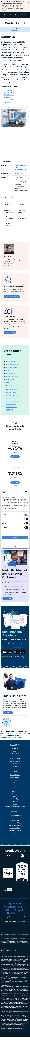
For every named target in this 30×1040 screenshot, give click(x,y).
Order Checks (15, 763)
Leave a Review (10, 332)
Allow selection (15, 542)
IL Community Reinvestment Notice (15, 806)
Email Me (6, 265)
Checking (15, 748)
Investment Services (12, 376)
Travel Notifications (15, 777)
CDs (7, 370)
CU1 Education (15, 780)
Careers (15, 796)
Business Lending (11, 398)
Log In (6, 15)
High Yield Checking (9, 92)
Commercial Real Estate (13, 401)
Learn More (7, 598)
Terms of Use (15, 818)
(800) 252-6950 (15, 30)
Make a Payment (15, 758)
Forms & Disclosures (15, 815)
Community (15, 801)
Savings (15, 751)
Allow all (15, 537)
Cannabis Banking (11, 404)
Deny (15, 546)
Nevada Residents (15, 828)
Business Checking (11, 389)
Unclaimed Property (15, 830)
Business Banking (15, 761)
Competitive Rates (8, 100)
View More (6, 102)
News (15, 804)
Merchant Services (11, 407)
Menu (25, 15)
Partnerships (15, 799)
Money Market (10, 373)
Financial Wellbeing (15, 775)
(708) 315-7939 (19, 173)
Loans (8, 382)
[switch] (26, 519)
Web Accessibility (15, 823)
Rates (15, 766)
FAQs (15, 782)
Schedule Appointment (12, 296)
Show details (22, 533)
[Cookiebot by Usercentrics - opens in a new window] (22, 492)
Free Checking (7, 90)
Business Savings (11, 392)
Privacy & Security (15, 820)
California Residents (15, 825)
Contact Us (15, 791)
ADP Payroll (9, 410)
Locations (15, 794)
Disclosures (15, 459)
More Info (15, 456)
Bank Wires (15, 833)
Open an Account (15, 15)
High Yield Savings (8, 95)
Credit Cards (7, 97)
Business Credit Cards (12, 395)
